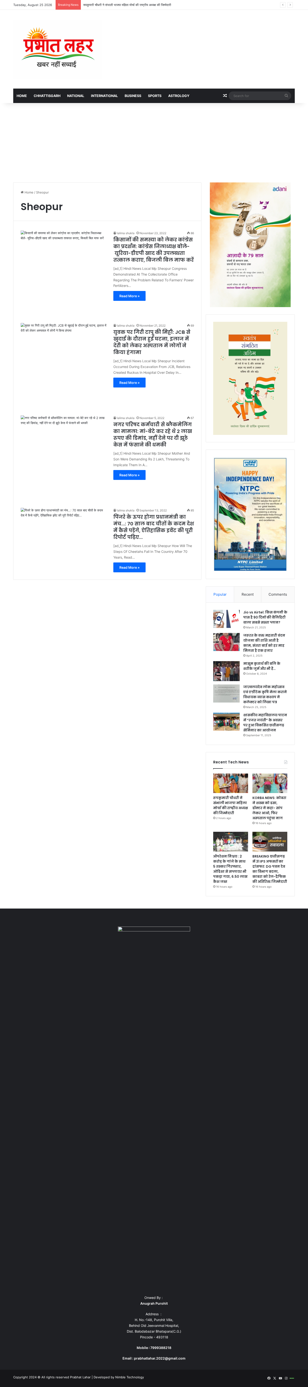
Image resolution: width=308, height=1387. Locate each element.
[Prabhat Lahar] (57, 49)
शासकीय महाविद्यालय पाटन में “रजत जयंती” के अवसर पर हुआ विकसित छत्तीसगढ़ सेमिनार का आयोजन (265, 723)
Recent (248, 594)
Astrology (178, 96)
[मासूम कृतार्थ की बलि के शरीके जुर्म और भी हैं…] (226, 671)
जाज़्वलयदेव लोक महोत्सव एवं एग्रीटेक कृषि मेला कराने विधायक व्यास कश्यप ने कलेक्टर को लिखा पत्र (265, 694)
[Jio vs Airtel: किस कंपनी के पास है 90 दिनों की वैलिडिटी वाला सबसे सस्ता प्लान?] (226, 619)
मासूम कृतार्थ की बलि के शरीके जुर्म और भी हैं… (261, 666)
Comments (278, 594)
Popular (220, 594)
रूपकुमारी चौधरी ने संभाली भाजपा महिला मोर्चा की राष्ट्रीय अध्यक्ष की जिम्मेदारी (230, 805)
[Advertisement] (154, 141)
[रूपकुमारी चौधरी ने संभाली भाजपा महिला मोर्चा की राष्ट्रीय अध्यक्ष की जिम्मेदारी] (230, 783)
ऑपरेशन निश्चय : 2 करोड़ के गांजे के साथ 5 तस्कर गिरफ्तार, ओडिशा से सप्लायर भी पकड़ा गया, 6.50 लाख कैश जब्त (230, 869)
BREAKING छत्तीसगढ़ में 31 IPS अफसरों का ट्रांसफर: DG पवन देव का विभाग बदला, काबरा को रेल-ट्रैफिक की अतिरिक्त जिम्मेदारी (269, 869)
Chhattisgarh (47, 96)
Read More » (129, 296)
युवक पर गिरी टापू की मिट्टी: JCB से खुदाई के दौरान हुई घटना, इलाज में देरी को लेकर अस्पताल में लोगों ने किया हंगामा (151, 342)
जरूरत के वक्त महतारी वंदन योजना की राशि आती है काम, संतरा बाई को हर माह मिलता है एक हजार (264, 643)
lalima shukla (126, 233)
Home (22, 96)
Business (133, 96)
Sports (154, 96)
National (75, 96)
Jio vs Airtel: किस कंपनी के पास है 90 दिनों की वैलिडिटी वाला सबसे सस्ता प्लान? (265, 617)
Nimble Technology (129, 1377)
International (104, 96)
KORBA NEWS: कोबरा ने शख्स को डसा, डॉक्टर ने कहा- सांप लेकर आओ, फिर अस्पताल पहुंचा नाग (269, 807)
